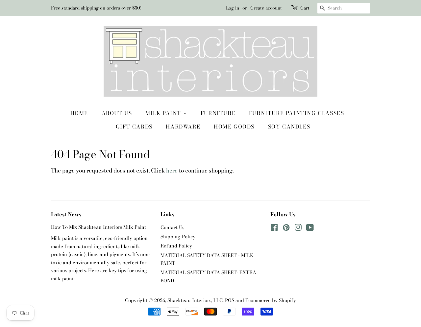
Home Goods (234, 126)
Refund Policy (176, 245)
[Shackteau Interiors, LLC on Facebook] (274, 228)
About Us (117, 113)
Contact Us (172, 227)
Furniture (218, 113)
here (172, 170)
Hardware (183, 126)
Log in (232, 8)
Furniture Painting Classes (296, 113)
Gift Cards (134, 126)
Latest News (66, 214)
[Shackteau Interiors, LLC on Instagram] (298, 228)
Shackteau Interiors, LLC (195, 300)
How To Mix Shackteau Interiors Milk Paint (98, 227)
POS (229, 300)
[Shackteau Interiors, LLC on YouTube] (310, 228)
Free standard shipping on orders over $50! (96, 8)
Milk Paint (164, 113)
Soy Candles (289, 126)
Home (79, 113)
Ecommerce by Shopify (270, 300)
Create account (266, 8)
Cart (305, 8)
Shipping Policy (178, 236)
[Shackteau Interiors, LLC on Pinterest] (286, 228)
